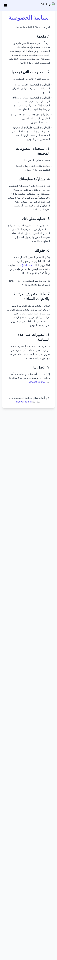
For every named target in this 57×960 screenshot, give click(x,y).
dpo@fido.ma (25, 265)
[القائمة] (5, 5)
